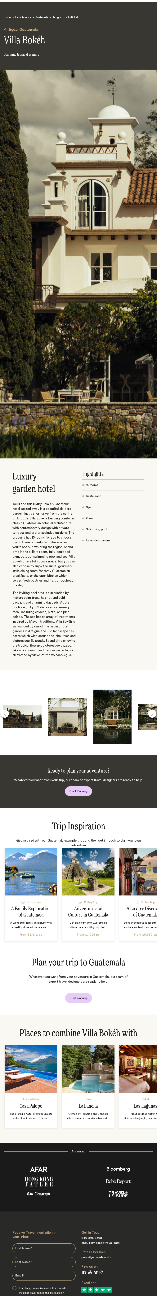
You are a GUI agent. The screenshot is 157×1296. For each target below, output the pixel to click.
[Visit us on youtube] (90, 1273)
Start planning (78, 998)
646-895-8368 (91, 1237)
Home (7, 17)
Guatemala (41, 17)
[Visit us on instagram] (101, 1273)
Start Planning (78, 791)
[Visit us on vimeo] (96, 1273)
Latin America (23, 17)
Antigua (56, 17)
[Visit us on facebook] (84, 1273)
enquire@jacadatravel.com (100, 1242)
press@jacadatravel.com (98, 1257)
